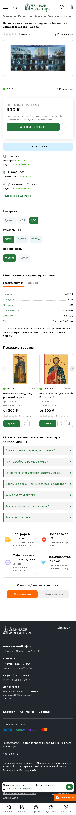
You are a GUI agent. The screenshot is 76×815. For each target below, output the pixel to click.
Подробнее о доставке (17, 196)
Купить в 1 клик (38, 146)
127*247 (35, 239)
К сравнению (65, 34)
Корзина (36, 811)
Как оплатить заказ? (19, 517)
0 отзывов (25, 34)
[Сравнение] (71, 7)
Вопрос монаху (61, 793)
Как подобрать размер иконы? (26, 461)
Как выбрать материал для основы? (30, 450)
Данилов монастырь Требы (19, 793)
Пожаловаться (53, 594)
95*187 (22, 239)
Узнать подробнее (24, 788)
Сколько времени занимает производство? (35, 484)
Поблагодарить (24, 594)
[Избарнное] (61, 7)
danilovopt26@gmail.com (17, 695)
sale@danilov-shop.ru (15, 691)
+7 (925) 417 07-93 (16, 675)
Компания (27, 711)
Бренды (44, 711)
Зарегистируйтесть (42, 116)
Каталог (22, 811)
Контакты (66, 811)
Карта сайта (10, 754)
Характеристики (13, 283)
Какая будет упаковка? (20, 495)
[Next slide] (72, 369)
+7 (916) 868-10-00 (16, 663)
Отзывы (33, 283)
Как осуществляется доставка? (27, 506)
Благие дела (10, 798)
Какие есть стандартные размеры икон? (33, 472)
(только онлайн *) (33, 105)
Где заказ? (51, 811)
